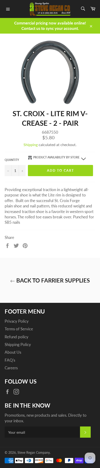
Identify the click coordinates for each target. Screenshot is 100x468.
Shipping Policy (18, 344)
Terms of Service (19, 328)
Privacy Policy (17, 321)
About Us (13, 352)
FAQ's (10, 360)
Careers (11, 367)
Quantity (12, 160)
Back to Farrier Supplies (52, 280)
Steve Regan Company (33, 452)
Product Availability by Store (56, 157)
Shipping (30, 144)
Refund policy (16, 336)
